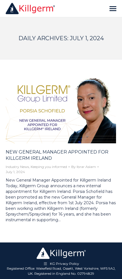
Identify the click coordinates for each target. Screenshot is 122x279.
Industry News (17, 167)
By (83, 167)
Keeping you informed (49, 167)
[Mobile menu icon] (113, 8)
